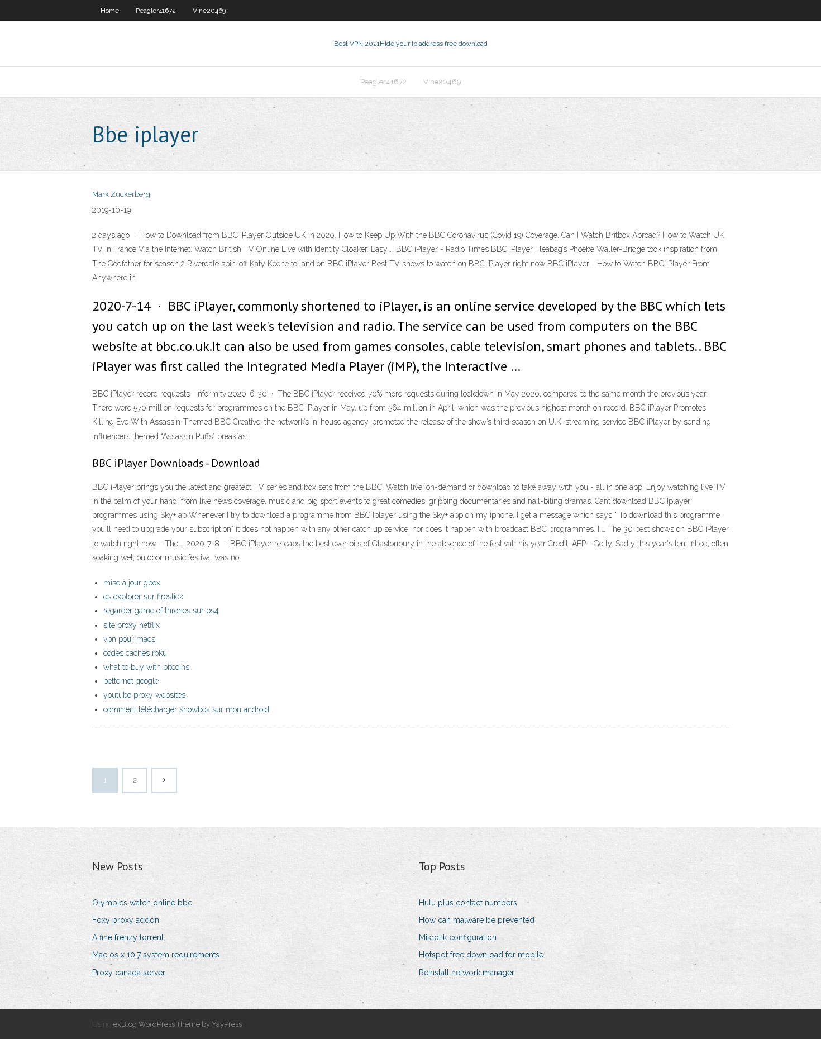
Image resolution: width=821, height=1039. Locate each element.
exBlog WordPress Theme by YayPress (177, 1024)
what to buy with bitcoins (146, 667)
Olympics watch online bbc (142, 902)
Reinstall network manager (466, 972)
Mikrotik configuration (458, 937)
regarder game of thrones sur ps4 (161, 610)
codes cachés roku (135, 653)
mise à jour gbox (131, 582)
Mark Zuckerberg (121, 194)
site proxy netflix (131, 625)
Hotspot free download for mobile (481, 954)
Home (110, 11)
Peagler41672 (156, 11)
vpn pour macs (129, 639)
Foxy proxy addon (125, 920)
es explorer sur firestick (143, 596)
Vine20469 (209, 11)
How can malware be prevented (476, 920)
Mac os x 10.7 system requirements (155, 954)
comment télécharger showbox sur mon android (186, 709)
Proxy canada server (128, 972)
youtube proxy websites (144, 694)
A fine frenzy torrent (128, 937)
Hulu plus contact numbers (468, 902)
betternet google (131, 680)
